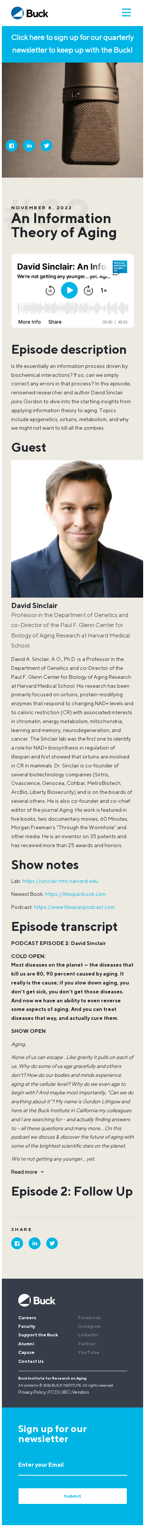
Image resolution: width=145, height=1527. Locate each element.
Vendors (80, 1392)
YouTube (88, 1353)
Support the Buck (38, 1335)
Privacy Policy (32, 1392)
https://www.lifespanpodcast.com (74, 907)
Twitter (87, 1344)
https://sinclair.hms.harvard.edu (60, 881)
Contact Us (31, 1361)
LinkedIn (88, 1335)
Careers (27, 1318)
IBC (66, 1392)
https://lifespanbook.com (75, 894)
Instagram (89, 1326)
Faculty (26, 1326)
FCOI (53, 1392)
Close (130, 1284)
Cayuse (26, 1353)
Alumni (26, 1344)
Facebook (89, 1318)
